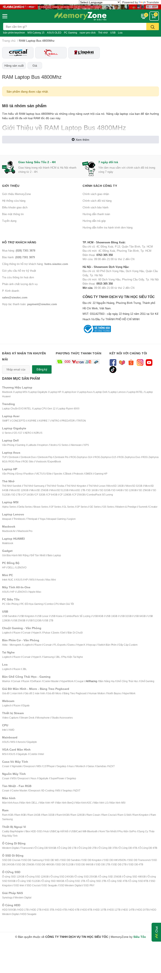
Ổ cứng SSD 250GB (86, 876)
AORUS (38, 432)
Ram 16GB (34, 814)
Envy (19, 473)
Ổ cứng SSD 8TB (138, 881)
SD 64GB (117, 490)
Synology (7, 897)
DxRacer (36, 681)
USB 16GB (111, 616)
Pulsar (46, 632)
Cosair (5, 766)
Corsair (26, 632)
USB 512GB (34, 620)
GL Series (68, 506)
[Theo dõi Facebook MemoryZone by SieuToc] (112, 362)
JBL (58, 656)
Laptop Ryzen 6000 (68, 408)
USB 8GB (98, 616)
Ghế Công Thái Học (127, 681)
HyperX (37, 632)
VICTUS (40, 473)
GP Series (81, 506)
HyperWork (67, 681)
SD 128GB (130, 490)
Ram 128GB (77, 814)
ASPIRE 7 (44, 420)
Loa (120, 32)
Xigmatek (17, 766)
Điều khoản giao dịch (14, 207)
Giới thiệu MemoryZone (16, 194)
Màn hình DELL (29, 802)
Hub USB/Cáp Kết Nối (56, 831)
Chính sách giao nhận (96, 194)
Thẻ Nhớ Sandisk (11, 485)
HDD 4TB (61, 909)
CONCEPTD (18, 420)
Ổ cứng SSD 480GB (134, 876)
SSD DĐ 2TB (119, 864)
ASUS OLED (54, 32)
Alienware (76, 444)
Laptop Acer (70, 392)
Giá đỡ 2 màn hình (35, 693)
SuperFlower (57, 778)
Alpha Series (9, 506)
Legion (72, 518)
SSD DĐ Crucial (11, 860)
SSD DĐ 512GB (65, 864)
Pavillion (29, 473)
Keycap (91, 644)
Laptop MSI (20, 392)
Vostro (53, 444)
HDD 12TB (114, 909)
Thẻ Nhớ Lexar (96, 485)
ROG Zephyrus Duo (129, 457)
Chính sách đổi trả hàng (97, 200)
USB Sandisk (9, 616)
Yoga (42, 518)
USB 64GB (139, 616)
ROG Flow (14, 461)
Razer (17, 632)
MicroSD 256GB (39, 490)
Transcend (27, 847)
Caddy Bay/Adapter (13, 831)
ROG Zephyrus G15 (105, 457)
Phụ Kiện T (68, 656)
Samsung (48, 656)
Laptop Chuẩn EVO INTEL (16, 408)
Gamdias (101, 766)
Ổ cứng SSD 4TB (117, 881)
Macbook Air (9, 531)
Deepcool (29, 766)
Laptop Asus (85, 392)
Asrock (40, 579)
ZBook (67, 473)
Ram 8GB (20, 814)
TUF (4, 457)
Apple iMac (35, 591)
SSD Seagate (49, 885)
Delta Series (25, 506)
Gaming (21, 444)
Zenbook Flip (45, 457)
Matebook (7, 543)
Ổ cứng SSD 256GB (110, 876)
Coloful (33, 754)
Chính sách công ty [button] (100, 185)
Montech (81, 766)
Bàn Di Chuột (75, 632)
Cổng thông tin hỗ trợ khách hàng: (35, 264)
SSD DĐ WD (52, 860)
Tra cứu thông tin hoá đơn (18, 277)
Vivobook (41, 461)
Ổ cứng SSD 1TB (75, 881)
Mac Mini (51, 579)
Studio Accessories (62, 717)
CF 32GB (40, 494)
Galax (91, 766)
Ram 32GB (48, 814)
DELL (11, 567)
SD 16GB (92, 490)
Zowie (55, 632)
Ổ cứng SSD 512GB (29, 881)
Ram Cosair (93, 814)
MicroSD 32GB (134, 485)
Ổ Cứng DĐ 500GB (45, 847)
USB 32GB (125, 616)
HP (4, 567)
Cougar (79, 681)
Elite (49, 473)
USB (113, 32)
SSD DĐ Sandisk (70, 860)
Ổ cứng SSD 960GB (53, 881)
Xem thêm (82, 139)
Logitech (7, 632)
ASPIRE (31, 420)
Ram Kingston (141, 814)
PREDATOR (68, 420)
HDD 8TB (87, 909)
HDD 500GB (9, 909)
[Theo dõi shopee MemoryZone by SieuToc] (130, 362)
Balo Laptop (54, 555)
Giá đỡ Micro (54, 693)
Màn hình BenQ (65, 802)
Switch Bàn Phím (107, 644)
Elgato (26, 705)
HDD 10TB (100, 909)
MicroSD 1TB (77, 490)
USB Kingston (26, 616)
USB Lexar (42, 616)
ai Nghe (78, 656)
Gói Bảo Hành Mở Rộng (15, 555)
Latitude (31, 444)
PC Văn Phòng (10, 603)
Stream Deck (27, 717)
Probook (78, 473)
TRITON (81, 420)
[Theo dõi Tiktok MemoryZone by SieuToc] (112, 369)
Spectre (58, 473)
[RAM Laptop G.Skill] (51, 52)
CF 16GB (28, 494)
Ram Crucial (109, 814)
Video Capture (10, 717)
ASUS (19, 579)
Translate (153, 2)
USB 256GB (18, 620)
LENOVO (21, 567)
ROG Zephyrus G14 (81, 457)
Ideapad (6, 518)
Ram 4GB (7, 814)
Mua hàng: (18, 250)
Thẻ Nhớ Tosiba (55, 485)
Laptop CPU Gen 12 (44, 408)
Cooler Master (51, 681)
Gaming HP (101, 473)
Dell (63, 632)
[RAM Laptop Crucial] (18, 52)
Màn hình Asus (10, 802)
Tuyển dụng (9, 220)
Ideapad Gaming (56, 518)
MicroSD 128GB (19, 490)
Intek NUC (7, 579)
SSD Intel (19, 885)
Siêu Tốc (139, 936)
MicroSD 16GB (115, 485)
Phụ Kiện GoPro (127, 831)
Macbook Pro (25, 531)
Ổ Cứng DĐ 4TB (128, 847)
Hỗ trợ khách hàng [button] (19, 242)
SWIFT (5, 420)
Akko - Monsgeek (11, 644)
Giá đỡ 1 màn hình (12, 693)
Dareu (71, 644)
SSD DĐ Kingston (92, 860)
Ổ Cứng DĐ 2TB (88, 847)
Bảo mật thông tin (13, 214)
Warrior (6, 681)
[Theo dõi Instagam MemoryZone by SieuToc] (139, 362)
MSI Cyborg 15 (35, 32)
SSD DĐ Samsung (32, 860)
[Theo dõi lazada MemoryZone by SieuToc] (121, 362)
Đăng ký (41, 369)
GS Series (108, 506)
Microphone (43, 717)
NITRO (55, 420)
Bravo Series (41, 506)
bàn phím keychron (14, 32)
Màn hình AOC (84, 802)
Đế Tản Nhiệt (38, 555)
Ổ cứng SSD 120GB (13, 876)
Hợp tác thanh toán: (29, 304)
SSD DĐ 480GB (45, 864)
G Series (63, 444)
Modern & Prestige (126, 506)
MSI (32, 579)
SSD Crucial (33, 885)
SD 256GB (144, 490)
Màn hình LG (101, 802)
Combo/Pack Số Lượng (100, 494)
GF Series (55, 506)
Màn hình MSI (117, 802)
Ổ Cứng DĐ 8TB (148, 847)
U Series (7, 432)
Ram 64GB (63, 814)
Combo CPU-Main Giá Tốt (59, 603)
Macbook (7, 392)
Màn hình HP (47, 802)
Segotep (61, 766)
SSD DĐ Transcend (139, 860)
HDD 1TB (23, 909)
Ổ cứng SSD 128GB (37, 876)
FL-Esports (60, 644)
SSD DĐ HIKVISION (115, 860)
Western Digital (10, 847)
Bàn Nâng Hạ (106, 681)
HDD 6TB (74, 909)
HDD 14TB (129, 909)
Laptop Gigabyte (38, 392)
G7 (20, 432)
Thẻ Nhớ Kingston (76, 485)
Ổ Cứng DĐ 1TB (67, 847)
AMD (11, 729)
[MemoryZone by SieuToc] (80, 16)
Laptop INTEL (135, 392)
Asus (71, 766)
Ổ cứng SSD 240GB (62, 876)
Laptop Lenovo (117, 392)
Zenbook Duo (28, 457)
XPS (86, 444)
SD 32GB (105, 490)
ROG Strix (28, 461)
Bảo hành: (18, 257)
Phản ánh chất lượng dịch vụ (20, 284)
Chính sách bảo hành (95, 207)
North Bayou (114, 693)
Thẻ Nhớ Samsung (33, 485)
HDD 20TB (143, 909)
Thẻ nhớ (103, 32)
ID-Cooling (48, 790)
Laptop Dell (100, 392)
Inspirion (43, 444)
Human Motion (97, 693)
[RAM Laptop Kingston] (84, 53)
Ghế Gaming (147, 681)
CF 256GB (79, 494)
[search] (152, 26)
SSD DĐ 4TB (136, 864)
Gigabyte (32, 741)
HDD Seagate (28, 914)
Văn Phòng (8, 444)
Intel (4, 729)
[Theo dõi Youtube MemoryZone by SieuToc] (148, 362)
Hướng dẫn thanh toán (96, 214)
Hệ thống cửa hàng (13, 200)
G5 (15, 432)
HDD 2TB (36, 909)
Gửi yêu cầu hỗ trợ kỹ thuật (19, 270)
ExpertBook (54, 461)
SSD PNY (89, 885)
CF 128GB (65, 494)
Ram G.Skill (124, 814)
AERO (28, 432)
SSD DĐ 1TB (103, 864)
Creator (153, 506)
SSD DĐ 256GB (25, 864)
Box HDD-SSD (34, 831)
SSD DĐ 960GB (84, 864)
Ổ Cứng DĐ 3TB (108, 847)
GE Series (95, 506)
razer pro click (88, 32)
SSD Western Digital (70, 885)
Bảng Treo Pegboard (75, 693)
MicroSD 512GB (59, 490)
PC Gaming (70, 32)
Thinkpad (32, 518)
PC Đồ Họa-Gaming (32, 603)
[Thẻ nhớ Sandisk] (80, 6)
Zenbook (14, 457)
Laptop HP (55, 392)
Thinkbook (19, 518)
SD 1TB (16, 494)
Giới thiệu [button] (10, 185)
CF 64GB (52, 494)
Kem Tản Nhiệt (108, 831)
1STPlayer (49, 766)
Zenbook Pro (61, 457)
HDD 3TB (48, 909)
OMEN (88, 473)
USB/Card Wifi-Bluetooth (84, 831)
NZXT (111, 766)
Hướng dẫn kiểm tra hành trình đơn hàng (107, 227)
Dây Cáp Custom (128, 644)
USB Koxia (56, 616)
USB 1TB (48, 620)
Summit (143, 506)
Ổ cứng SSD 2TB (96, 881)
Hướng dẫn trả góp (94, 220)
